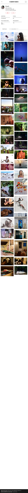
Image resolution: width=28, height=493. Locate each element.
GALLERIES (14, 29)
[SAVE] (13, 13)
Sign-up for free (4, 490)
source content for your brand (6, 491)
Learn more (15, 491)
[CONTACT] (8, 13)
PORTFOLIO (4, 29)
